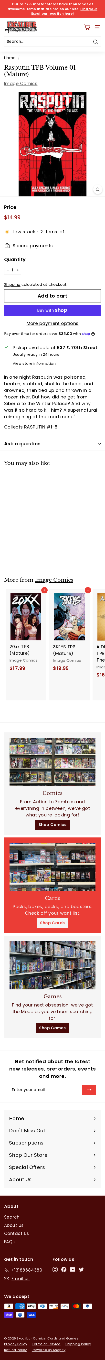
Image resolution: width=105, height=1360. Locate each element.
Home (10, 57)
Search (12, 1217)
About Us (14, 1225)
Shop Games (52, 1028)
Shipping (12, 284)
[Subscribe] (89, 1090)
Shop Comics (52, 824)
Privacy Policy (15, 1344)
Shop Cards (52, 923)
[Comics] (52, 762)
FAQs (9, 1242)
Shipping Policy (78, 1344)
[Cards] (52, 867)
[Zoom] (97, 189)
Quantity (15, 259)
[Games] (52, 965)
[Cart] (87, 27)
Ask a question (22, 443)
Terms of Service (46, 1344)
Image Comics (20, 83)
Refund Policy (15, 1350)
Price (10, 207)
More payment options (53, 323)
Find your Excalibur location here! (64, 11)
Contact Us (16, 1233)
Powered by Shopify (48, 1350)
